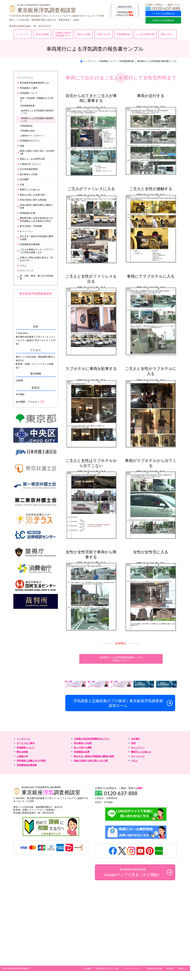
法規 (133, 743)
